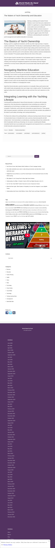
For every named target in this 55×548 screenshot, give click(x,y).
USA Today (23, 216)
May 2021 (10, 448)
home (18, 207)
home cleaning (23, 207)
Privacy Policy (11, 539)
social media (25, 214)
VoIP (29, 216)
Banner (9, 534)
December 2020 (11, 460)
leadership (41, 207)
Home (8, 280)
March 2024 (10, 387)
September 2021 (11, 439)
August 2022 (10, 423)
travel (15, 216)
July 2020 (10, 472)
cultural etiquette (42, 201)
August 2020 (10, 469)
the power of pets (44, 214)
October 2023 (11, 397)
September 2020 (11, 467)
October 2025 (11, 352)
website (32, 216)
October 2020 (11, 465)
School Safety (9, 214)
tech (34, 214)
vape (26, 216)
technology (38, 214)
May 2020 (10, 476)
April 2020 (10, 479)
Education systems (29, 205)
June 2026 (10, 343)
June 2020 (10, 474)
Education (11, 130)
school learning (44, 212)
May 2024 (10, 383)
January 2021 (11, 458)
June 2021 (10, 446)
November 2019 (11, 491)
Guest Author (11, 207)
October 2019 (11, 493)
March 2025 (10, 366)
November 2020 (11, 462)
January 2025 (11, 368)
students (31, 214)
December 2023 (11, 392)
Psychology (9, 285)
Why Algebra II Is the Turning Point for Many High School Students (20, 178)
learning (45, 207)
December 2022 (11, 413)
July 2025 (10, 357)
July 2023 (10, 404)
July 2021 (10, 444)
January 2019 (11, 514)
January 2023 (11, 411)
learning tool (16, 209)
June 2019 (10, 502)
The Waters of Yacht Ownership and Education (23, 16)
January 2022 (11, 432)
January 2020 (11, 486)
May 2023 (10, 406)
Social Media (9, 290)
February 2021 (11, 455)
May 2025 (10, 362)
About (9, 532)
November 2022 (11, 415)
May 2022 (10, 430)
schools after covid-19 (17, 214)
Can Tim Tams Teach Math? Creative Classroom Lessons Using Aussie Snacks (23, 183)
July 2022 (10, 425)
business (31, 201)
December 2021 (11, 434)
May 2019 (10, 505)
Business (9, 269)
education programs (44, 74)
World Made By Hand (27, 328)
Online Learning (23, 212)
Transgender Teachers (10, 216)
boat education (11, 133)
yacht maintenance (35, 133)
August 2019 (10, 498)
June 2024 (10, 380)
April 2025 (10, 364)
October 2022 (11, 418)
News (8, 282)
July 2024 (10, 378)
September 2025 (11, 354)
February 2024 (11, 390)
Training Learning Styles (20, 130)
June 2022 (10, 427)
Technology (9, 293)
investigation (36, 207)
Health (8, 277)
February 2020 (11, 483)
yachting (43, 133)
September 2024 (11, 373)
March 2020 (10, 481)
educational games (19, 205)
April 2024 (10, 385)
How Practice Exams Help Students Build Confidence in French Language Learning (24, 166)
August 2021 (10, 441)
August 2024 (10, 376)
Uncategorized (10, 298)
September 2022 (11, 420)
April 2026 (10, 347)
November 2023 (11, 394)
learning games (9, 209)
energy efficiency (38, 205)
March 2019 (10, 509)
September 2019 (11, 495)
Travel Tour (19, 216)
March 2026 (10, 350)
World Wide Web (10, 301)
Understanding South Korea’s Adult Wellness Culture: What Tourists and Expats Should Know (26, 191)
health (15, 207)
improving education (30, 207)
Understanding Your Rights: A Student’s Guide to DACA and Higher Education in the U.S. (25, 181)
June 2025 (10, 359)
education (10, 205)
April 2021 (10, 451)
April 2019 (10, 507)
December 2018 (11, 516)
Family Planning (10, 274)
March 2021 (10, 453)
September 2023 (11, 399)
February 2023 (11, 408)
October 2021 (11, 437)
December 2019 (11, 488)
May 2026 (10, 345)
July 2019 (10, 500)
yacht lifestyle (27, 133)
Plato (9, 537)
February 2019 (11, 512)
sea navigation (19, 133)
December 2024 (11, 371)
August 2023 (10, 401)
